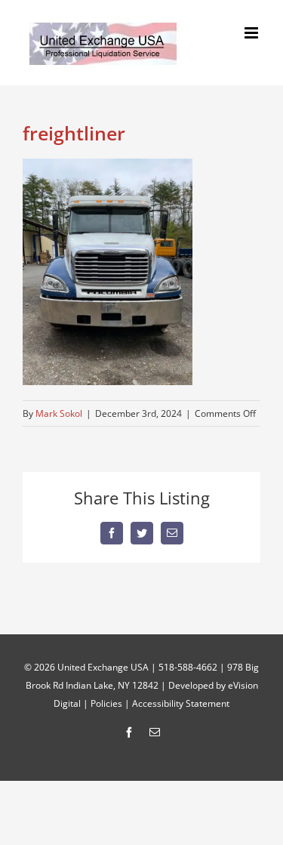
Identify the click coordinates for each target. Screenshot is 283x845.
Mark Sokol (58, 413)
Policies (106, 703)
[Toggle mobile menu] (252, 33)
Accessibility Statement (180, 703)
